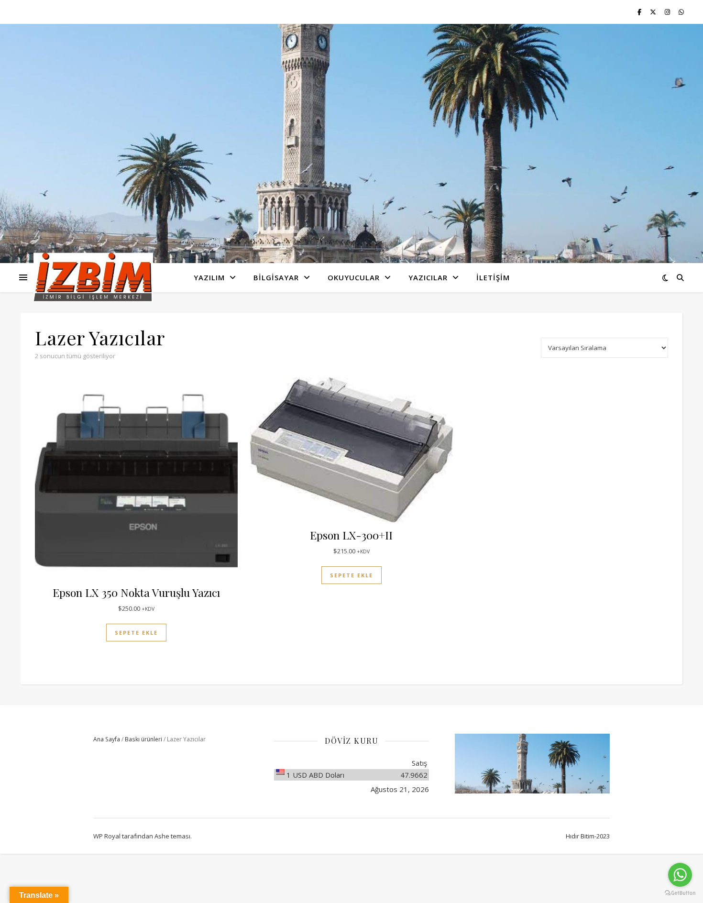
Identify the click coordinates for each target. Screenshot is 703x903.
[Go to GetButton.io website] (680, 893)
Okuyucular (354, 277)
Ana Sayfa (106, 739)
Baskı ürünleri (143, 739)
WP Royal (107, 836)
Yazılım (209, 277)
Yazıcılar (428, 277)
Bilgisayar (276, 277)
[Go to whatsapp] (680, 875)
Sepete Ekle (136, 632)
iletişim (493, 277)
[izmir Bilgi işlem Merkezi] (93, 277)
